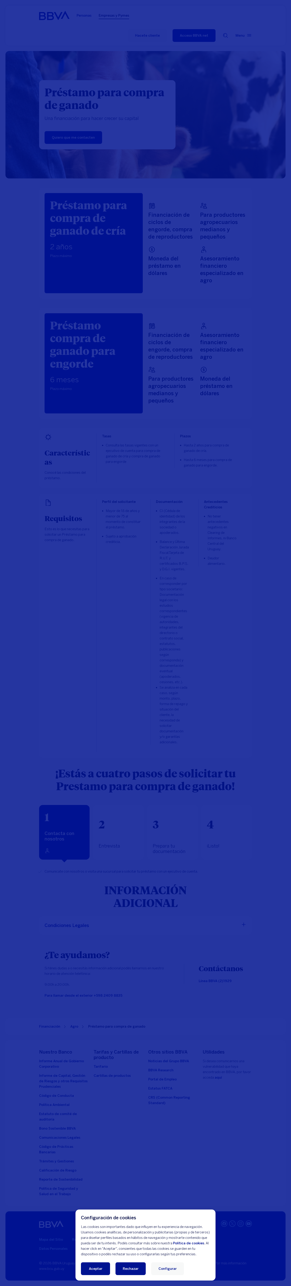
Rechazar (130, 1269)
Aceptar (95, 1269)
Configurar (167, 1269)
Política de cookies (188, 1243)
